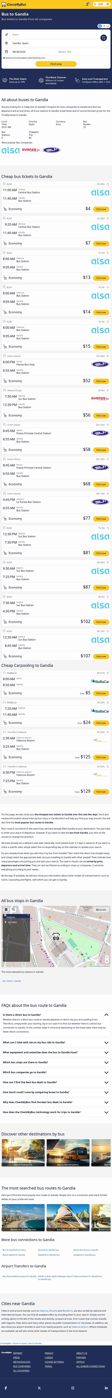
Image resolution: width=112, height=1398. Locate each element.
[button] (56, 936)
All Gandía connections (90, 1366)
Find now (101, 209)
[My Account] (87, 4)
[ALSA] (10, 150)
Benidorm (67, 1310)
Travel (48, 1366)
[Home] (13, 4)
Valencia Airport (80, 1326)
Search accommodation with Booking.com (25, 58)
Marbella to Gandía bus (49, 1255)
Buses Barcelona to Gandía (85, 1250)
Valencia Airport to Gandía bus (87, 1276)
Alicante (53, 1310)
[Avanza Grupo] (31, 150)
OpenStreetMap (95, 966)
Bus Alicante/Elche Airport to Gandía (19, 1276)
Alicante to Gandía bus (48, 1250)
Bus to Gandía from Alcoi (14, 1250)
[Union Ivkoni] (51, 150)
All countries (21, 1370)
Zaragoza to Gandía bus (84, 1255)
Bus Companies (22, 1366)
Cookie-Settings (54, 1361)
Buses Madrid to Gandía (14, 1255)
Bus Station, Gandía (12, 981)
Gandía (102, 909)
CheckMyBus (6, 1343)
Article (80, 1361)
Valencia (43, 1310)
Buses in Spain (20, 1343)
